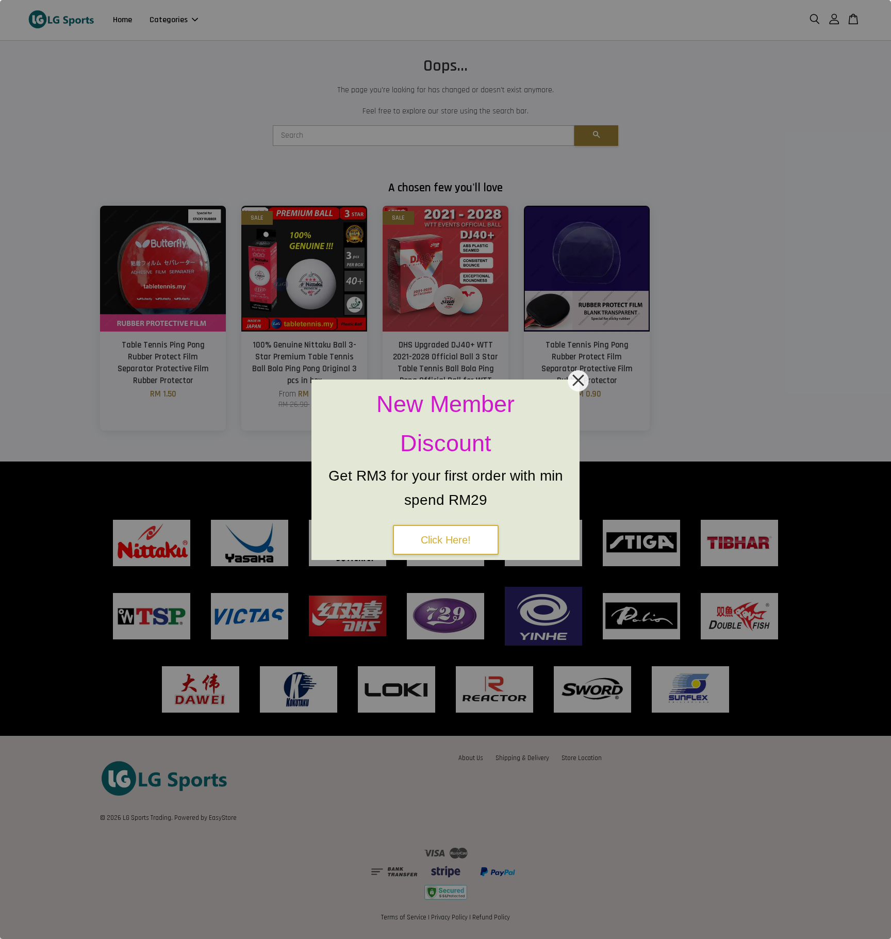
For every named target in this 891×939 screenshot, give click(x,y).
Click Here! (446, 540)
